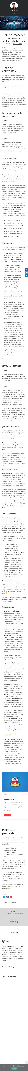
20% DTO (7, 815)
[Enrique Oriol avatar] (14, 5)
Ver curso (14, 1068)
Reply (12, 967)
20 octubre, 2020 (17, 44)
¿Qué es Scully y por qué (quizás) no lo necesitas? (14, 915)
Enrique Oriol (14, 11)
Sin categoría (13, 902)
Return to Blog (14, 922)
